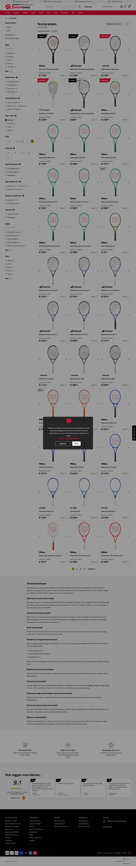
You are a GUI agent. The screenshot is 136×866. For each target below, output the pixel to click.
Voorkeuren (62, 444)
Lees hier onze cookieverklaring (68, 438)
